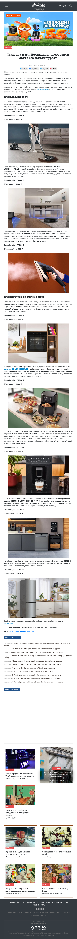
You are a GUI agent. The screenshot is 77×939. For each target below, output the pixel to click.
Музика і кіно (38, 902)
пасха (11, 631)
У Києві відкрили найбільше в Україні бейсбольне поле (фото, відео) (34, 682)
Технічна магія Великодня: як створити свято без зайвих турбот (32, 649)
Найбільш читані (11, 689)
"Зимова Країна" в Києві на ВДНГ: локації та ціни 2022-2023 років (32, 664)
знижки (23, 631)
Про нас (28, 913)
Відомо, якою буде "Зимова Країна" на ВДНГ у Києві (28, 671)
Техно (66, 902)
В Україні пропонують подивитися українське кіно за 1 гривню (32, 678)
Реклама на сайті (15, 913)
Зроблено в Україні (39, 905)
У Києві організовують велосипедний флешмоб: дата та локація (32, 685)
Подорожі (58, 902)
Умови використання (51, 913)
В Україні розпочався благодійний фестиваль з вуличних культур (33, 675)
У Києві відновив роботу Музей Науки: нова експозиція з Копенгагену (34, 652)
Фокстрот (31, 631)
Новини (13, 902)
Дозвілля (8, 47)
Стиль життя (26, 902)
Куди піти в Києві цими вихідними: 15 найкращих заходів (29, 668)
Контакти (37, 913)
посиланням (8, 623)
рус (60, 6)
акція (17, 631)
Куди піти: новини (12, 638)
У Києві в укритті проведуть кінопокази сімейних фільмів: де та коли (34, 661)
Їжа (18, 902)
